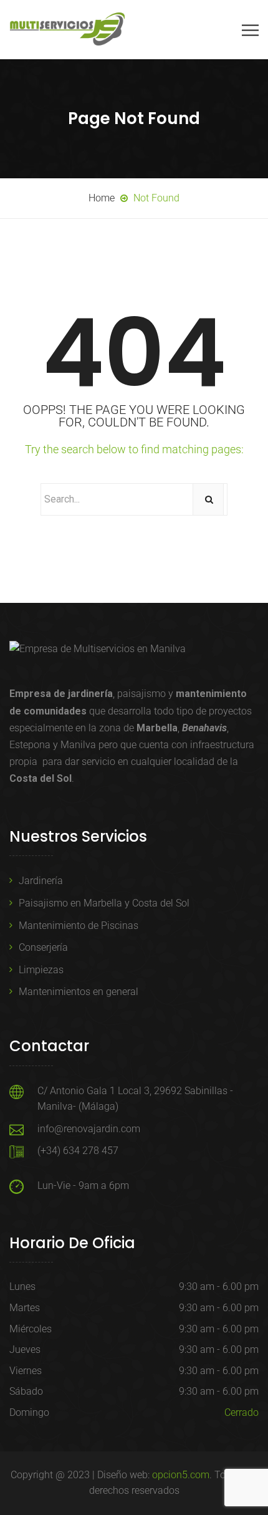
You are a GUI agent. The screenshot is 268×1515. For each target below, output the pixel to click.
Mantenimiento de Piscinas (78, 925)
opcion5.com (180, 1475)
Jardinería (41, 881)
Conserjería (43, 947)
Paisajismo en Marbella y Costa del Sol (104, 903)
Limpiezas (41, 970)
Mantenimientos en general (78, 992)
